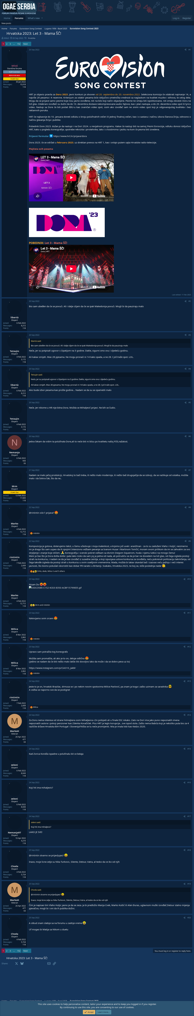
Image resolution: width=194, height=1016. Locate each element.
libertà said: (36, 341)
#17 (189, 816)
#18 (189, 850)
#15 (189, 749)
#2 (190, 301)
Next (25, 43)
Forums (19, 18)
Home (7, 18)
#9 (190, 541)
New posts (6, 23)
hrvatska (31, 38)
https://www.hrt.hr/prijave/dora (70, 136)
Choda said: (36, 889)
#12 (189, 646)
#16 (189, 782)
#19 (189, 884)
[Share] (185, 50)
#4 (190, 369)
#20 (189, 917)
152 (18, 43)
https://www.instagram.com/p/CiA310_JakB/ (52, 667)
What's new (34, 18)
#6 (190, 436)
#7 (190, 470)
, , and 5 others (51, 571)
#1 (190, 49)
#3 (190, 335)
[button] (42, 18)
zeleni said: (36, 822)
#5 (190, 402)
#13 (189, 681)
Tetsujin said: (36, 374)
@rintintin (34, 512)
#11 (189, 613)
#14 (189, 715)
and (42, 605)
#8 (190, 507)
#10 (189, 579)
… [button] (14, 43)
